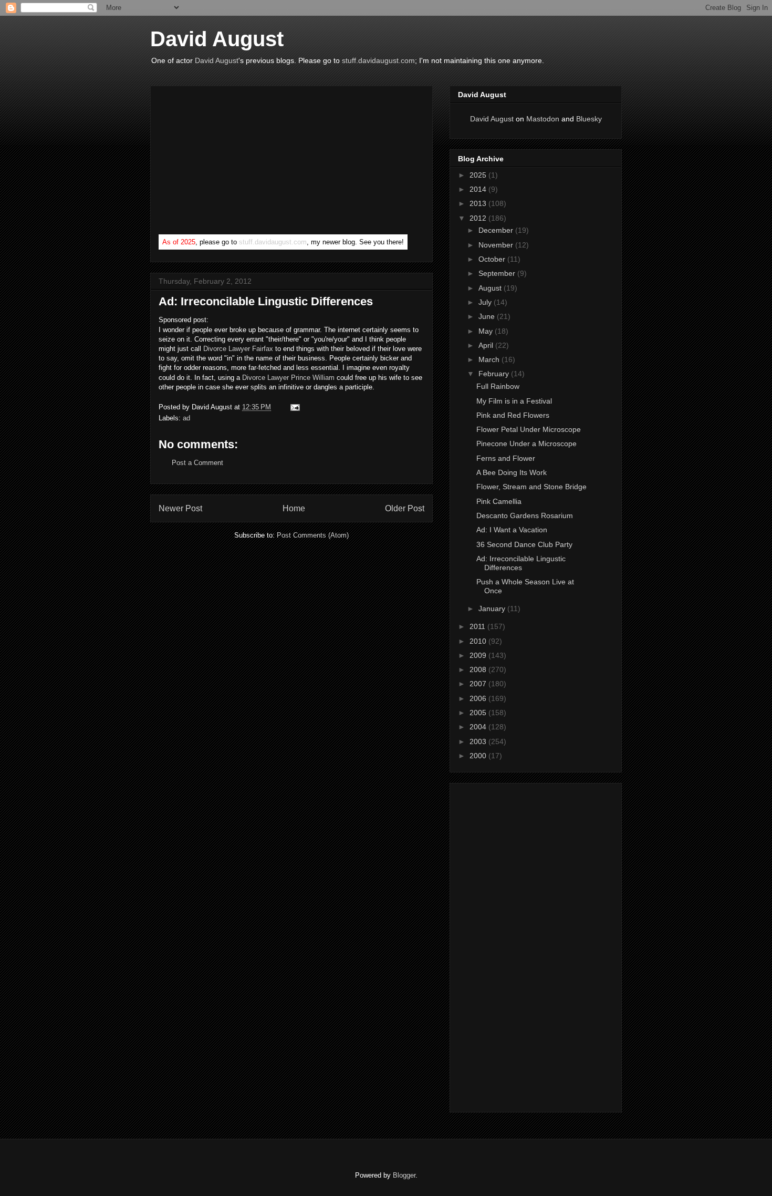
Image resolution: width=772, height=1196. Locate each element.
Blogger (404, 1175)
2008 (479, 669)
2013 (479, 203)
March (490, 359)
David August (217, 38)
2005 (479, 712)
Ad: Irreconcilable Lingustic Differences (521, 563)
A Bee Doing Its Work (511, 472)
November (496, 245)
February (494, 373)
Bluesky (589, 119)
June (487, 316)
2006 (479, 698)
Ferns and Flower (505, 458)
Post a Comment (197, 463)
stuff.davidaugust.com (378, 60)
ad (186, 418)
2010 (479, 641)
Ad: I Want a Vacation (511, 529)
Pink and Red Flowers (512, 415)
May (486, 331)
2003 (479, 741)
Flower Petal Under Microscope (528, 429)
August (491, 288)
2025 (479, 175)
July (486, 302)
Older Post (404, 508)
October (492, 259)
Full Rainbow (497, 386)
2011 (478, 626)
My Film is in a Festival (514, 401)
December (496, 230)
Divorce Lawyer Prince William (288, 378)
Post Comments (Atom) (313, 535)
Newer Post (180, 508)
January (492, 608)
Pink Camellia (498, 501)
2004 (479, 727)
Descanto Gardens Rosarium (524, 515)
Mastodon (542, 119)
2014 (479, 189)
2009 (479, 655)
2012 (479, 218)
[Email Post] (293, 407)
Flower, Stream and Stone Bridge (531, 486)
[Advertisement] (237, 162)
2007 (479, 683)
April (486, 345)
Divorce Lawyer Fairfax (238, 349)
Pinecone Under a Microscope (526, 443)
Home (294, 508)
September (497, 273)
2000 (479, 755)
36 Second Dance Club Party (524, 544)
